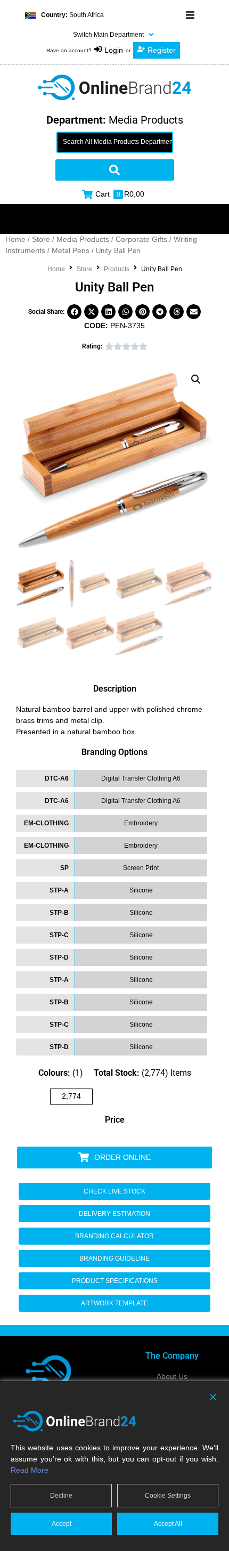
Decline (61, 1495)
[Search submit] (114, 170)
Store (41, 239)
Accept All (168, 1524)
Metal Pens (70, 250)
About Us (172, 1376)
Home (15, 239)
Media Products (82, 239)
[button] (190, 15)
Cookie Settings (168, 1495)
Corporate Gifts (141, 239)
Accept (61, 1524)
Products (116, 269)
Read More (29, 1470)
